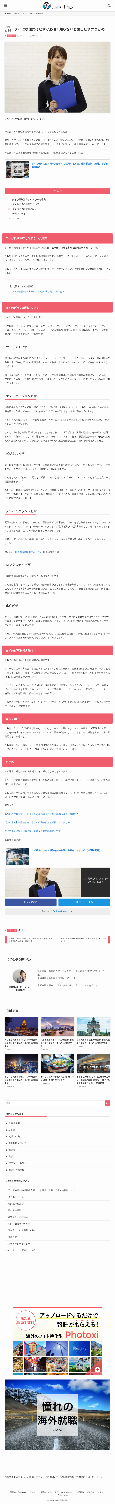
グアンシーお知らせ (19, 1163)
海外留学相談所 (16, 1210)
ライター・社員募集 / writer (21, 1230)
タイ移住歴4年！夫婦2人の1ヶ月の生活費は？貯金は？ (38, 291)
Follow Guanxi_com (63, 911)
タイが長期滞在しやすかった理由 (29, 199)
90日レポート (19, 213)
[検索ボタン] (109, 5)
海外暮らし (14, 1150)
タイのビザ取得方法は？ (24, 209)
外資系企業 (14, 1123)
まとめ (15, 218)
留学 (11, 1156)
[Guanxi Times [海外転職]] (57, 5)
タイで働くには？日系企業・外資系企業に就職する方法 (33, 831)
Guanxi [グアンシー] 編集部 (19, 988)
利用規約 (12, 1237)
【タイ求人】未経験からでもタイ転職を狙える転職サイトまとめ (37, 822)
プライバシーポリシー (19, 1243)
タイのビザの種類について (25, 204)
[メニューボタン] (5, 5)
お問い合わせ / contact (19, 1223)
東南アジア (12, 36)
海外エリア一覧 (16, 1197)
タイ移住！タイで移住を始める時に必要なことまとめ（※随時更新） (66, 850)
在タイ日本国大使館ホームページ (25, 552)
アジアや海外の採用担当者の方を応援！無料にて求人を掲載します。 (43, 1190)
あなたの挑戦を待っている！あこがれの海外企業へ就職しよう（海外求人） (43, 814)
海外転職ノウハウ (18, 1143)
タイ (23, 930)
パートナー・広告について (21, 1250)
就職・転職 (14, 1136)
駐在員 (12, 1130)
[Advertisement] (57, 1280)
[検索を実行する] (107, 1103)
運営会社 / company (18, 1217)
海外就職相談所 (16, 1203)
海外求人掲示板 (16, 1170)
